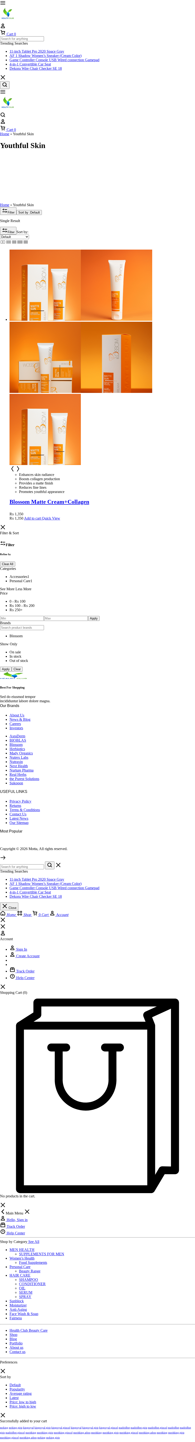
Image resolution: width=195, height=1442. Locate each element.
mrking (4, 1427)
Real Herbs (18, 774)
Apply (94, 618)
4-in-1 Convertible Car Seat (30, 64)
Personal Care (20, 1267)
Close (12, 908)
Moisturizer (18, 1305)
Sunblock (17, 1301)
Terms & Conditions (25, 810)
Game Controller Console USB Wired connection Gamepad (54, 60)
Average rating (21, 1393)
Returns (15, 806)
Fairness (16, 1318)
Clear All (7, 564)
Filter (11, 212)
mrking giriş (15, 1427)
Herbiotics (17, 749)
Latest (14, 1398)
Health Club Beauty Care (29, 1330)
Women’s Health (22, 1258)
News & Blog (20, 719)
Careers (15, 724)
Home (4, 134)
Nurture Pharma (22, 770)
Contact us (17, 1352)
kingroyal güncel (60, 1427)
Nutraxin (16, 762)
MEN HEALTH (22, 1250)
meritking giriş (45, 1432)
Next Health (19, 766)
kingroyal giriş (42, 1427)
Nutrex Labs (19, 757)
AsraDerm (17, 736)
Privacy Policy (20, 801)
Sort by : (29, 212)
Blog (13, 1339)
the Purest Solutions (24, 779)
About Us (17, 715)
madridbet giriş (139, 1427)
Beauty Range (29, 1271)
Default (15, 1385)
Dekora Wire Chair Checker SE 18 (36, 68)
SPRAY (25, 1297)
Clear (17, 669)
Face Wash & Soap (24, 1314)
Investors (16, 728)
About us (16, 1347)
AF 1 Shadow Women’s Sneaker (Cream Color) (46, 56)
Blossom (16, 745)
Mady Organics (21, 753)
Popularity (17, 1389)
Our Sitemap (19, 823)
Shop (13, 1335)
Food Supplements (33, 1263)
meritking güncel (63, 1432)
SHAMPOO (28, 1280)
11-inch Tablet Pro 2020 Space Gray (37, 51)
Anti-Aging (18, 1309)
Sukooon (16, 783)
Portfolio (16, 1343)
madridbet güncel (157, 1427)
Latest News (19, 818)
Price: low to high (23, 1402)
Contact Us (18, 814)
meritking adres (81, 1432)
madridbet (124, 1427)
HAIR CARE (20, 1275)
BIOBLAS (18, 740)
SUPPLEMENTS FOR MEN (41, 1254)
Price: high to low (23, 1406)
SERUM (25, 1292)
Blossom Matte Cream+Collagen (49, 502)
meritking (30, 1432)
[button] (32, 518)
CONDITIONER (32, 1284)
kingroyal (28, 1427)
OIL (22, 1288)
